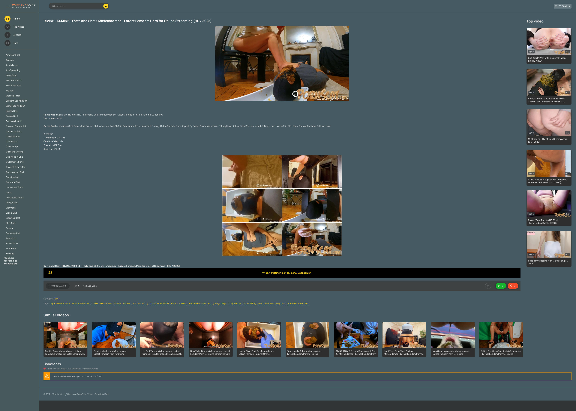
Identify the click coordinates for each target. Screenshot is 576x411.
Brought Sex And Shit (16, 100)
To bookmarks (59, 286)
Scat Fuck (11, 248)
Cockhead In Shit (14, 156)
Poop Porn (11, 238)
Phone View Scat (197, 303)
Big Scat (10, 90)
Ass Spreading (13, 70)
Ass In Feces (12, 65)
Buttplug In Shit (13, 121)
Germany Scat (13, 233)
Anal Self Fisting (140, 303)
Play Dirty (280, 303)
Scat (57, 298)
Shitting (10, 253)
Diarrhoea (11, 207)
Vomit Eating (249, 303)
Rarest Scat (12, 243)
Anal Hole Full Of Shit (101, 303)
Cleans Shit (11, 141)
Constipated (12, 177)
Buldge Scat (12, 116)
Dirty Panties (235, 303)
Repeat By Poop (179, 303)
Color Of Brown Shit (16, 167)
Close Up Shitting (14, 151)
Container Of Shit (14, 187)
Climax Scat (12, 146)
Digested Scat (13, 217)
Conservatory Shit (15, 172)
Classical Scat (13, 136)
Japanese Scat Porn (60, 303)
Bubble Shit (11, 110)
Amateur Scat (13, 54)
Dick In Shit (11, 212)
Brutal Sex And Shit (15, 105)
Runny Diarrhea (295, 303)
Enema (9, 228)
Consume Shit (13, 182)
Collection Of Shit (15, 161)
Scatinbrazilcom (122, 303)
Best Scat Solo (13, 85)
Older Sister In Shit (160, 303)
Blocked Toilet (13, 95)
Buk (307, 303)
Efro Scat (10, 223)
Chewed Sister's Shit (16, 126)
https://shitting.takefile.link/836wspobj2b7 (286, 272)
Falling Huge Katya (217, 303)
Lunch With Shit (266, 303)
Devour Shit (12, 202)
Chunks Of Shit (13, 131)
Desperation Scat (14, 197)
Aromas (10, 60)
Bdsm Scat (11, 75)
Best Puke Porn (13, 80)
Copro (9, 192)
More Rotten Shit (80, 303)
